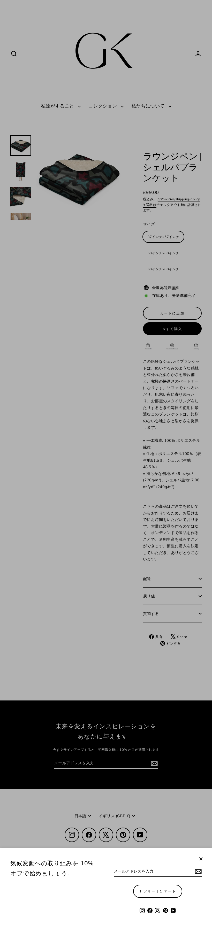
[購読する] (197, 871)
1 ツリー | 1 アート (157, 891)
